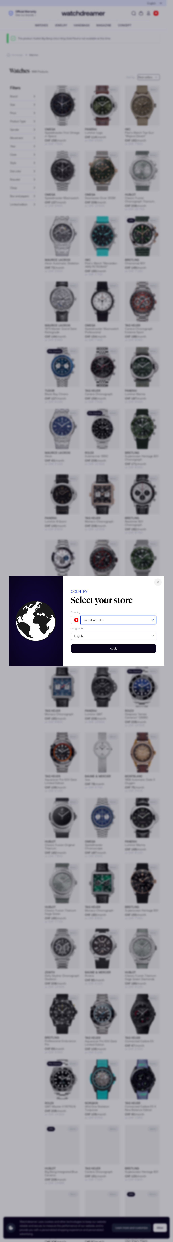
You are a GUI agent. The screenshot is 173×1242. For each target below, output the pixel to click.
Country (75, 612)
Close (158, 582)
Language (77, 628)
